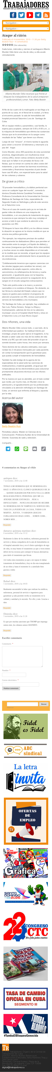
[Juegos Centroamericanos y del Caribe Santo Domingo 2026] (25, 906)
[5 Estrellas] (12, 45)
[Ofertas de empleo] (26, 821)
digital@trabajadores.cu (13, 1067)
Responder (7, 525)
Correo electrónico (10, 680)
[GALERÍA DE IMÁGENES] (25, 876)
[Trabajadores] (5, 1047)
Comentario (7, 644)
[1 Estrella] (3, 45)
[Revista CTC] (25, 980)
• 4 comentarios (21, 41)
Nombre (6, 670)
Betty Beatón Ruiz (11, 426)
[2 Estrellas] (5, 45)
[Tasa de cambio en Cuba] (25, 1008)
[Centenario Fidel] (25, 738)
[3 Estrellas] (8, 45)
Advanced (10, 707)
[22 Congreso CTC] (25, 940)
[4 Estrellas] (10, 45)
